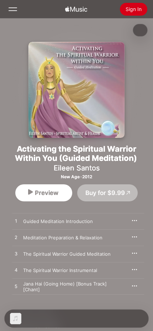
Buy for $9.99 (105, 192)
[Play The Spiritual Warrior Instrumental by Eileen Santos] (16, 270)
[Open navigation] (13, 9)
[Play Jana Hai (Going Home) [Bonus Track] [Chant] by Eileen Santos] (16, 286)
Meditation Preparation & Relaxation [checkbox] (62, 237)
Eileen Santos (77, 168)
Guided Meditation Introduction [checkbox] (58, 221)
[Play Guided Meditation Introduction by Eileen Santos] (16, 221)
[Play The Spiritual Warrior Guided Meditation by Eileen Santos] (16, 254)
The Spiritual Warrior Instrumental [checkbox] (60, 270)
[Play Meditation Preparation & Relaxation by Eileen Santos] (16, 237)
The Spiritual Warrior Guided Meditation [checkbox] (67, 254)
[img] (76, 9)
